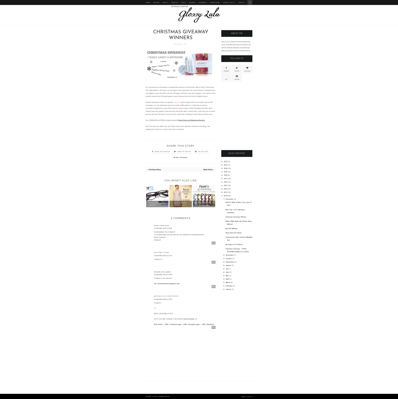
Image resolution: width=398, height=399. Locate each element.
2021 (225, 165)
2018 (225, 175)
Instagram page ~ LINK (197, 324)
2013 (225, 192)
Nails (184, 2)
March (228, 282)
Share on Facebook (162, 152)
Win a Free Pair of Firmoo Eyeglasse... (180, 204)
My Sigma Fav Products (234, 244)
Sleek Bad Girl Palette (233, 233)
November (229, 255)
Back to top (246, 396)
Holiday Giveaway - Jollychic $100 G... (156, 204)
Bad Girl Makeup (231, 228)
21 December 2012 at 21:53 (163, 256)
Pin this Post (203, 152)
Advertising (215, 2)
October (229, 258)
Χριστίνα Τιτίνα (161, 252)
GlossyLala (155, 396)
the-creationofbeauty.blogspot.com (167, 283)
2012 (225, 196)
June (227, 272)
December (229, 199)
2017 (225, 179)
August (228, 265)
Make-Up (175, 2)
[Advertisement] (236, 116)
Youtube (236, 79)
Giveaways (202, 2)
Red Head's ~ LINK (161, 324)
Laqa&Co (177, 102)
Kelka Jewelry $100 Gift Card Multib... (203, 204)
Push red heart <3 (190, 319)
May (227, 275)
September (230, 262)
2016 (225, 182)
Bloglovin (247, 71)
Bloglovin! (210, 324)
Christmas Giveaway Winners (235, 217)
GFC (226, 79)
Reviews (192, 2)
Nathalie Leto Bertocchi (166, 296)
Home (148, 2)
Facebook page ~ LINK (178, 324)
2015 (225, 185)
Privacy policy (229, 2)
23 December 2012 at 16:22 (163, 299)
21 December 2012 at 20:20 (163, 228)
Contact (241, 2)
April (227, 279)
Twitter (236, 71)
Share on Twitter (184, 152)
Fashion (156, 2)
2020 (226, 168)
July (227, 269)
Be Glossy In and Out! (179, 6)
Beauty (165, 2)
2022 (226, 161)
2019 (225, 172)
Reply (213, 243)
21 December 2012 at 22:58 (163, 275)
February (229, 286)
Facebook (226, 71)
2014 (225, 189)
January (228, 289)
